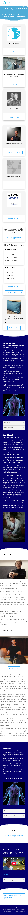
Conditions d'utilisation (14, 913)
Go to (14, 185)
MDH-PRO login (24, 6)
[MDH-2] (14, 416)
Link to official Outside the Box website (13, 874)
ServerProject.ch (11, 909)
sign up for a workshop (14, 292)
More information (14, 52)
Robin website (14, 668)
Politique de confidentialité (19, 911)
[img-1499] (14, 541)
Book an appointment (14, 238)
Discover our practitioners (14, 836)
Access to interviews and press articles (12, 896)
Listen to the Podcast (14, 152)
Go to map (14, 84)
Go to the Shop (14, 328)
